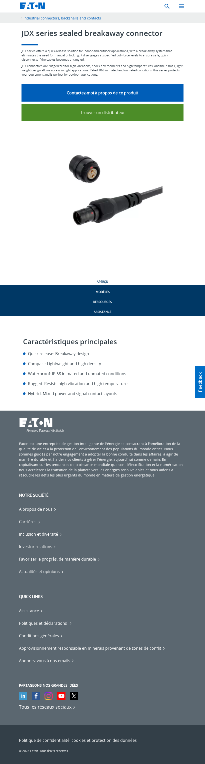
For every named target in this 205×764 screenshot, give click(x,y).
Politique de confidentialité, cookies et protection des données (78, 740)
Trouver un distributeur (102, 112)
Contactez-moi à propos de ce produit (102, 93)
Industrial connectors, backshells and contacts (62, 18)
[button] (200, 382)
